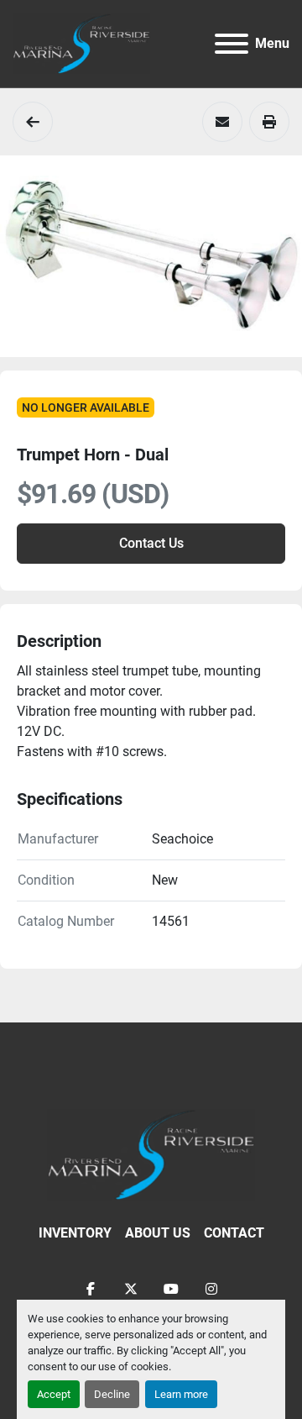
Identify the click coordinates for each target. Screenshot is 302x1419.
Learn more (181, 1394)
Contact (234, 1233)
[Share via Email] (222, 122)
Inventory (75, 1233)
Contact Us (151, 543)
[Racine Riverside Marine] (151, 1154)
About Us (157, 1233)
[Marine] (33, 122)
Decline (112, 1394)
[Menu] (231, 44)
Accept (53, 1394)
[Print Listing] (269, 122)
